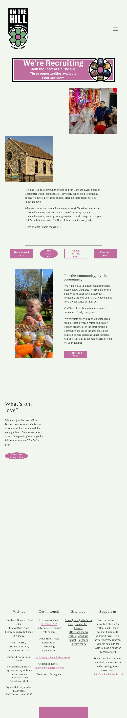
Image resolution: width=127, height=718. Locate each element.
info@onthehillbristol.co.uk (108, 674)
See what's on (49, 253)
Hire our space (105, 253)
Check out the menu (75, 253)
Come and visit (76, 354)
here (59, 226)
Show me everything (16, 456)
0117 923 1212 (49, 624)
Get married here (21, 253)
